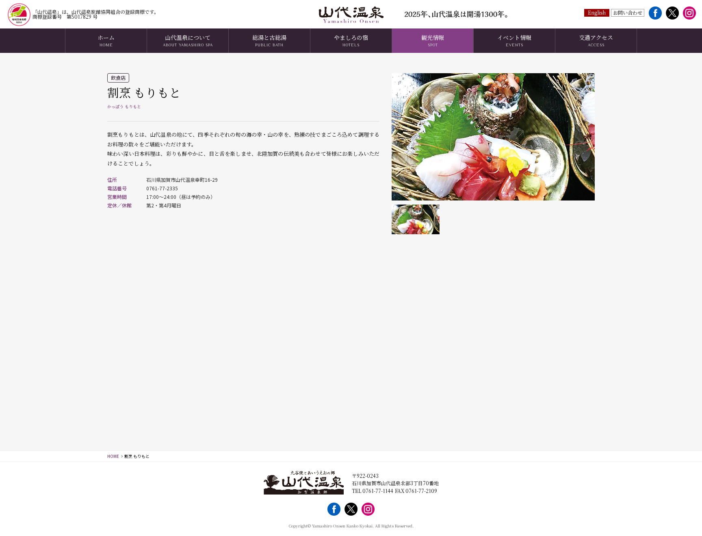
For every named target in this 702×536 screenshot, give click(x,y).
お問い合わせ (627, 12)
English (597, 12)
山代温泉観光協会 (351, 14)
